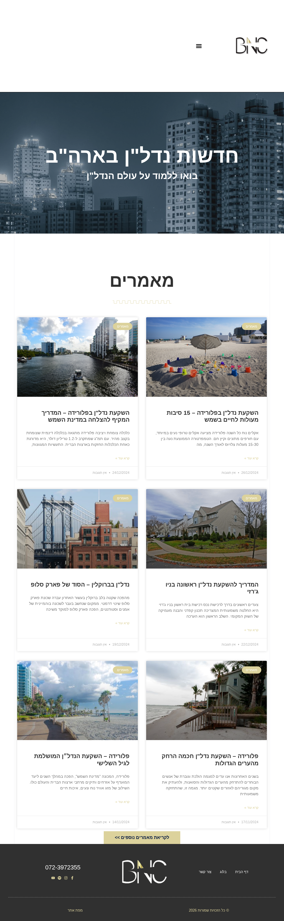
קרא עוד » (251, 458)
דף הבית (241, 872)
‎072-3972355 (62, 867)
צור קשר (205, 872)
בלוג (223, 872)
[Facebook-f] (72, 878)
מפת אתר (75, 910)
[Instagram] (66, 878)
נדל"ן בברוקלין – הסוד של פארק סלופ (80, 584)
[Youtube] (53, 878)
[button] (198, 46)
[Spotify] (59, 878)
